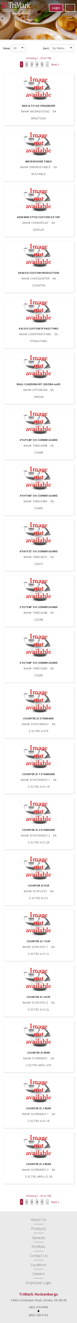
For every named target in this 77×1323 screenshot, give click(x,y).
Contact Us (39, 1255)
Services (38, 1237)
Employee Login (38, 1282)
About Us (38, 1219)
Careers (38, 1273)
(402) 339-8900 (38, 1307)
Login (56, 8)
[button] (18, 48)
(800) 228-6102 (38, 1315)
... (47, 64)
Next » (55, 64)
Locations (38, 1264)
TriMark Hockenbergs (38, 1294)
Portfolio (38, 1246)
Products (38, 1228)
